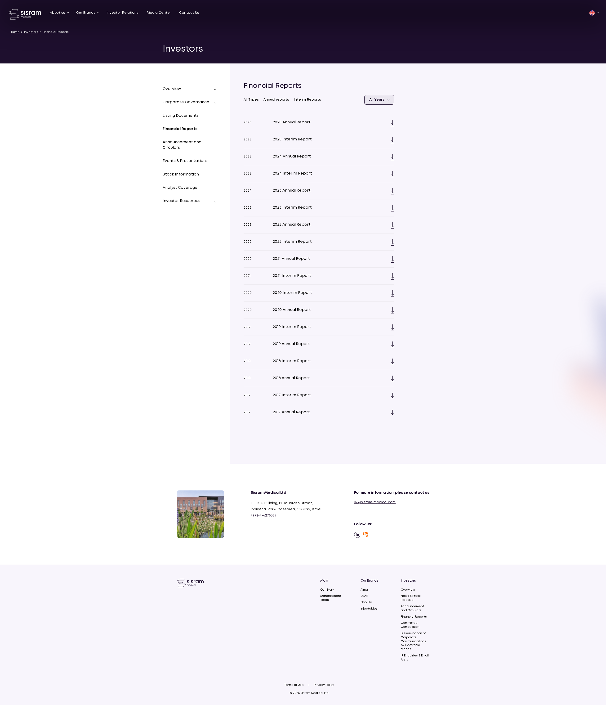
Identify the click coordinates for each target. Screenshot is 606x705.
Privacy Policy (324, 685)
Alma (364, 589)
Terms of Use (294, 685)
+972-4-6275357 (263, 515)
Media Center (159, 12)
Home (15, 32)
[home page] (25, 14)
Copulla (366, 602)
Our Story (327, 589)
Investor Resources (181, 201)
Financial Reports (180, 129)
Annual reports (276, 99)
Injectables (369, 608)
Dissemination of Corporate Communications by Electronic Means (413, 641)
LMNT (365, 596)
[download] (390, 122)
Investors (31, 32)
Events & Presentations (185, 161)
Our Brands (85, 12)
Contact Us (189, 12)
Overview (408, 589)
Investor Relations (122, 12)
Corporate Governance (186, 102)
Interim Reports (307, 99)
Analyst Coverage (180, 188)
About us (57, 12)
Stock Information (181, 174)
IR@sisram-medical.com (375, 502)
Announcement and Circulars (182, 145)
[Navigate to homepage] (190, 583)
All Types (251, 99)
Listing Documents (181, 115)
